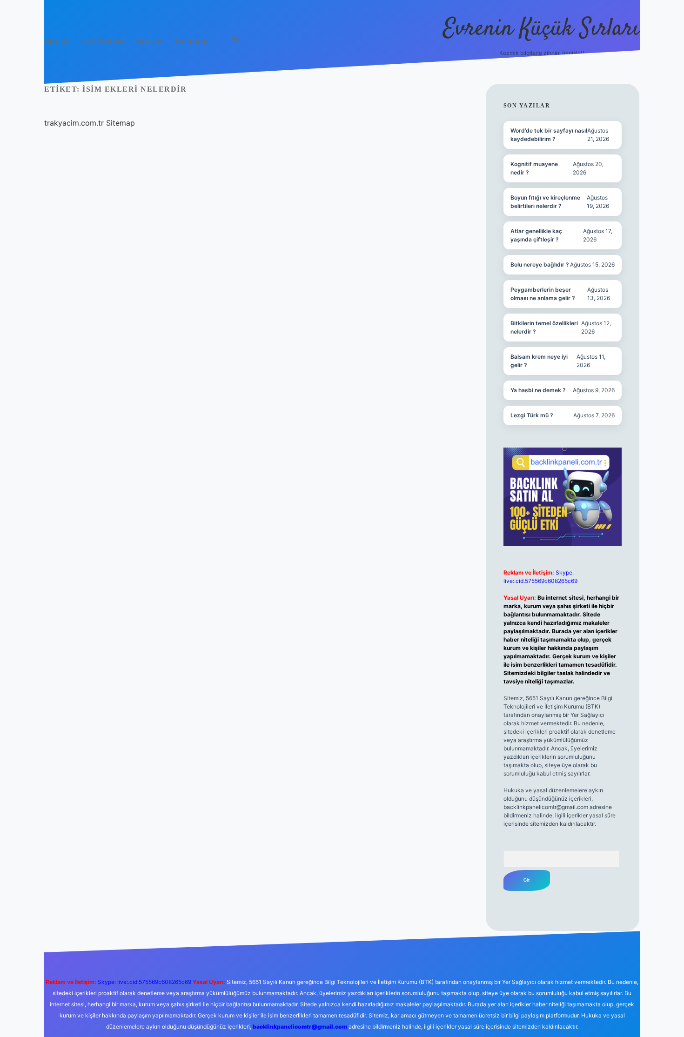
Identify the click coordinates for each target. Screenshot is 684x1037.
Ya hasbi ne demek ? (538, 390)
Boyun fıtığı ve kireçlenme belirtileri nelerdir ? (545, 201)
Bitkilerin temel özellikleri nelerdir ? (544, 327)
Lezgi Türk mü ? (531, 415)
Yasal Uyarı (149, 40)
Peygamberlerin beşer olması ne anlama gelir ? (542, 293)
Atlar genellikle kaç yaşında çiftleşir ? (536, 235)
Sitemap (120, 122)
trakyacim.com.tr (74, 122)
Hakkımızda (191, 40)
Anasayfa (56, 40)
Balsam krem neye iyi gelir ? (539, 360)
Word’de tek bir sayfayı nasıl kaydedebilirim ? (548, 134)
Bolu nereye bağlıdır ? (539, 264)
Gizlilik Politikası (101, 40)
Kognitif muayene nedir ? (534, 168)
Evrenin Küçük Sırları (541, 29)
